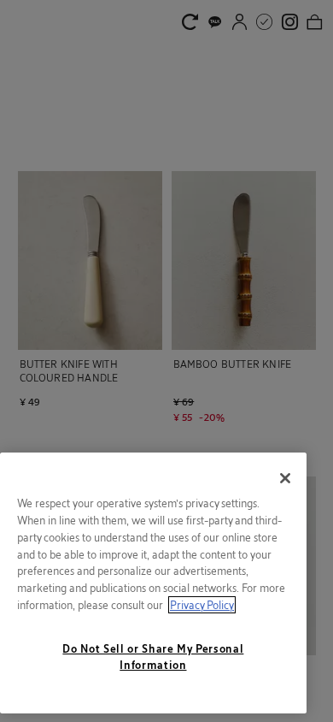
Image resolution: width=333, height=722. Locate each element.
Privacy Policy (202, 605)
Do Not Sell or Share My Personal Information (152, 656)
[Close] (285, 478)
